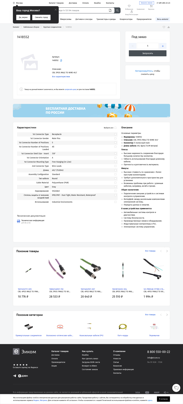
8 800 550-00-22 (158, 352)
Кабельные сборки (31, 27)
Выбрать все (108, 128)
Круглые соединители (52, 27)
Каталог (16, 27)
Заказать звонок (146, 3)
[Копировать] (61, 61)
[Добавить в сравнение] (168, 27)
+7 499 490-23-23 (163, 3)
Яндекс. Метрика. (40, 400)
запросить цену (71, 89)
